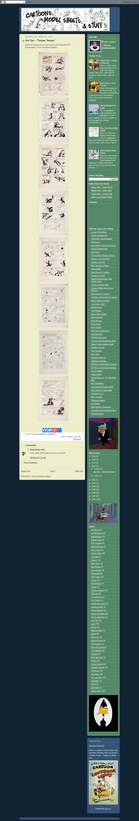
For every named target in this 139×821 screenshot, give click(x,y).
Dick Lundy (95, 577)
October (97, 469)
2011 (94, 483)
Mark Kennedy (96, 397)
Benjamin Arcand (97, 348)
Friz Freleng (95, 600)
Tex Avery (95, 674)
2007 (94, 496)
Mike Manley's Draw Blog (101, 407)
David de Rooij (96, 334)
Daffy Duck (95, 563)
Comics (70, 437)
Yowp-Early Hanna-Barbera (101, 239)
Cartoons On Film (98, 262)
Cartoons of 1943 (98, 276)
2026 (94, 456)
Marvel (93, 627)
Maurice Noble (96, 631)
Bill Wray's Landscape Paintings (103, 368)
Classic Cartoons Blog (100, 285)
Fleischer (94, 594)
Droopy (94, 587)
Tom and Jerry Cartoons (100, 294)
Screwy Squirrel (97, 664)
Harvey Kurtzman (98, 617)
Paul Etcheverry (97, 414)
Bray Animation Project (100, 266)
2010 (94, 486)
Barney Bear (96, 540)
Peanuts (94, 654)
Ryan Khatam (96, 321)
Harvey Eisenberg (98, 614)
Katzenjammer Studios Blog (102, 387)
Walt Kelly (95, 688)
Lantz (93, 624)
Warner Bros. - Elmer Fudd (101, 194)
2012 (94, 480)
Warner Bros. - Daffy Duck (101, 190)
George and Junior (98, 604)
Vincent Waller (96, 371)
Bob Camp (95, 252)
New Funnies (96, 644)
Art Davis (94, 530)
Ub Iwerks (95, 681)
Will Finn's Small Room (100, 331)
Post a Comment (30, 463)
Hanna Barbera (97, 610)
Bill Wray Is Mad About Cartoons (104, 364)
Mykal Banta (35, 450)
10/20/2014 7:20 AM (38, 458)
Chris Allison (96, 324)
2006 (94, 499)
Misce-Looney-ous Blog (100, 301)
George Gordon (97, 607)
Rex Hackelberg (97, 384)
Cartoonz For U (97, 394)
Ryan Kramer (96, 328)
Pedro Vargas (96, 374)
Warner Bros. (96, 691)
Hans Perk (95, 354)
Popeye (94, 661)
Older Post (79, 471)
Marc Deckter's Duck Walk (101, 390)
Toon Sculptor (96, 351)
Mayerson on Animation (100, 259)
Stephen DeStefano (98, 361)
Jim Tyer (77, 437)
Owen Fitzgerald (97, 647)
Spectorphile (96, 269)
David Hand (95, 574)
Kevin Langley (109, 42)
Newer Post (25, 471)
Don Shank (95, 404)
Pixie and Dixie (97, 658)
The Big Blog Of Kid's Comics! (103, 256)
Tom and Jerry (96, 678)
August (97, 476)
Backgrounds (96, 537)
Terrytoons (77, 439)
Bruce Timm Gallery (99, 314)
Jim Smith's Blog (97, 304)
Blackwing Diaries (98, 400)
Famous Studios (97, 590)
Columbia (94, 557)
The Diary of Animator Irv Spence (104, 297)
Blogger (108, 809)
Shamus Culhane (98, 668)
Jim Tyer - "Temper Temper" (104, 472)
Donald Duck (96, 584)
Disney (94, 580)
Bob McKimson (97, 547)
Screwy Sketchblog (98, 232)
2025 (94, 460)
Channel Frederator (98, 358)
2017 (94, 463)
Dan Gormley (96, 570)
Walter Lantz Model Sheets (101, 197)
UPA (93, 684)
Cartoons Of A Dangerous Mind (103, 341)
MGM (93, 634)
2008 (94, 493)
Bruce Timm (96, 550)
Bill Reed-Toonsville (99, 338)
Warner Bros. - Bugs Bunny (102, 187)
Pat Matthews (96, 651)
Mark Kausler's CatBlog (100, 272)
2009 (94, 490)
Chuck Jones (96, 553)
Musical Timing (97, 641)
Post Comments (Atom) (41, 476)
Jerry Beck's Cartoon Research (103, 246)
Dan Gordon (95, 567)
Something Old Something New (103, 411)
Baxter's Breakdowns (99, 249)
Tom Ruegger (96, 311)
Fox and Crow (96, 597)
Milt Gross (95, 637)
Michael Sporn (96, 307)
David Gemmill (97, 317)
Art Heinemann (97, 533)
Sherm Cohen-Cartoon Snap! (102, 344)
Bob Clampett (96, 543)
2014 (94, 466)
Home (52, 471)
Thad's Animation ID (99, 236)
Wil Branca (95, 242)
